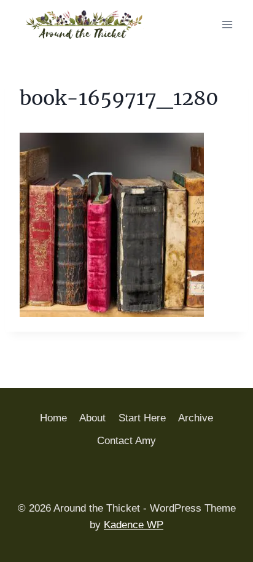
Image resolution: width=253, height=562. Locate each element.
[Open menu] (227, 24)
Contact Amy (126, 441)
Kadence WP (133, 525)
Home (53, 418)
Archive (195, 418)
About (92, 418)
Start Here (142, 418)
